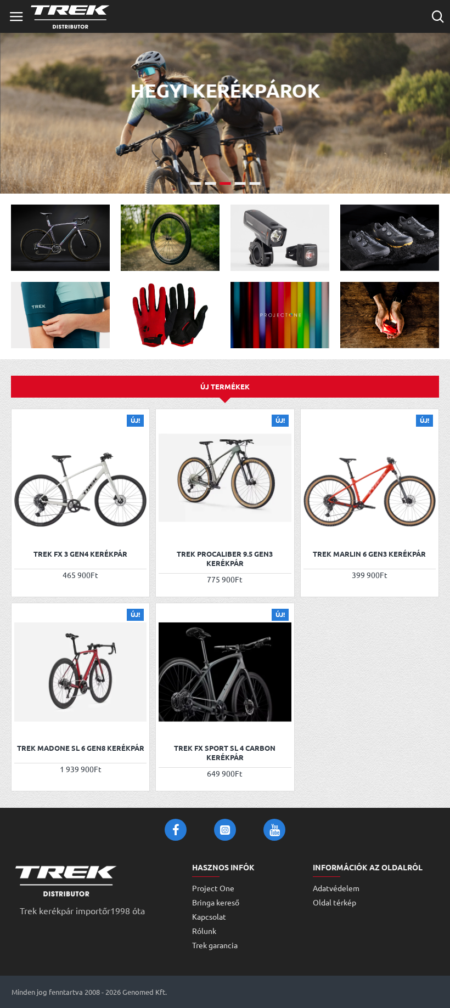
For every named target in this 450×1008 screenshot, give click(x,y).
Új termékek (225, 386)
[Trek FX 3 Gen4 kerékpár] (80, 478)
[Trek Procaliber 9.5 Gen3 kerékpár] (225, 478)
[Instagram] (225, 830)
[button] (23, 529)
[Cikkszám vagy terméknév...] (437, 16)
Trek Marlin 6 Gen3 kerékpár (369, 554)
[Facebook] (176, 830)
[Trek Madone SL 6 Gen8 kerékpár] (80, 672)
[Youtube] (274, 830)
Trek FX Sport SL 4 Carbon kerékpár (224, 753)
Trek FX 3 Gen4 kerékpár (80, 554)
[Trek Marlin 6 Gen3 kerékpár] (369, 478)
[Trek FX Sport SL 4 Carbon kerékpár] (225, 672)
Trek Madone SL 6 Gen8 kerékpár (80, 748)
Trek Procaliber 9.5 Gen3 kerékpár (225, 559)
